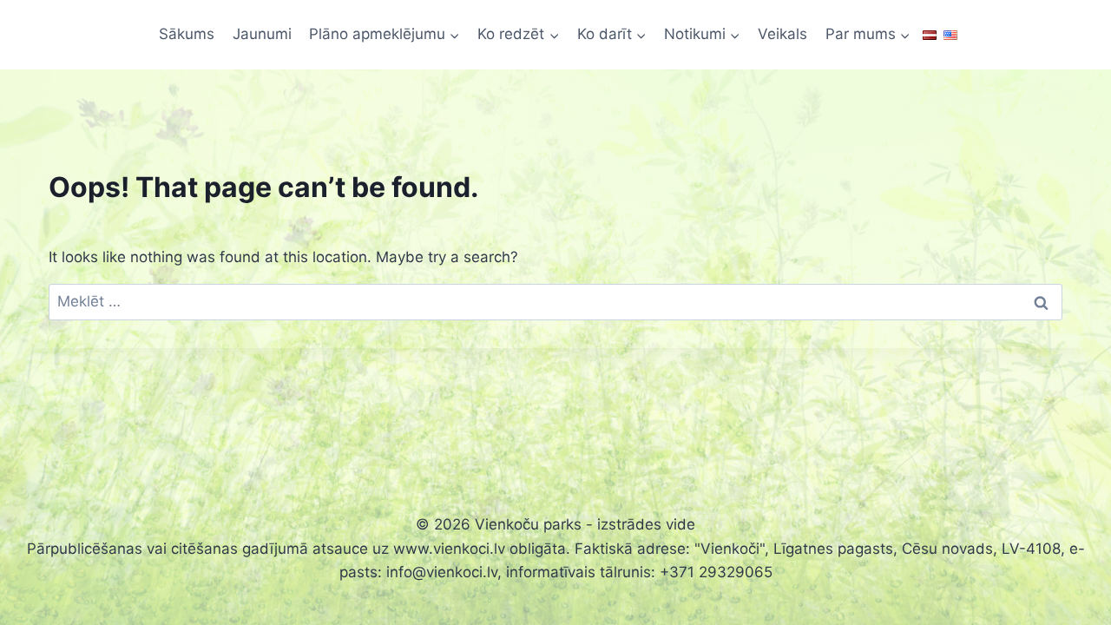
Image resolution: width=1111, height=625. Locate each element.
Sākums (186, 34)
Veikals (782, 34)
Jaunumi (262, 34)
